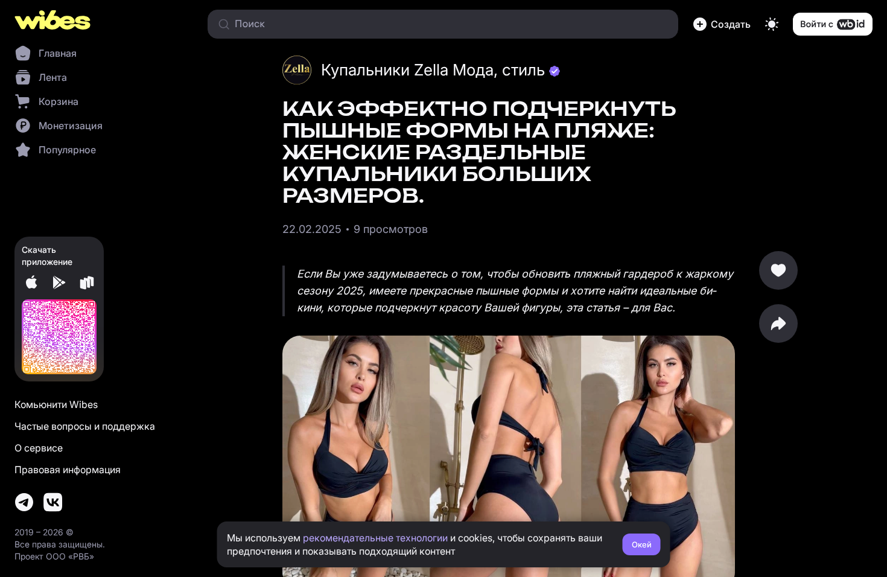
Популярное (67, 150)
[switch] (771, 24)
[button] (722, 24)
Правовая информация (67, 470)
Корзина (58, 101)
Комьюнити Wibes (56, 404)
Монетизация (71, 126)
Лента (53, 77)
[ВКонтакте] (53, 502)
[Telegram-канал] (24, 502)
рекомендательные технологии (375, 538)
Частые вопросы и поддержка (84, 426)
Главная (58, 53)
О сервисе (38, 448)
